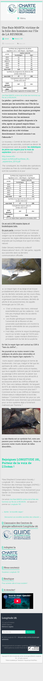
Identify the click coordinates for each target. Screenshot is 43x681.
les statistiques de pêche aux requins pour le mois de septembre (21, 149)
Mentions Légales (7, 627)
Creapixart (32, 645)
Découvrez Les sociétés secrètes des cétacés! (22, 517)
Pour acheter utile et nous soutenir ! (15, 583)
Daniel (6, 39)
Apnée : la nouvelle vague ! (12, 512)
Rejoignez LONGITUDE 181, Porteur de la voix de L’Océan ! (21, 462)
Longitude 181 (16, 504)
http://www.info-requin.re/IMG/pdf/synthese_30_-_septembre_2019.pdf (16, 159)
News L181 (19, 39)
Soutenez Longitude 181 (11, 572)
